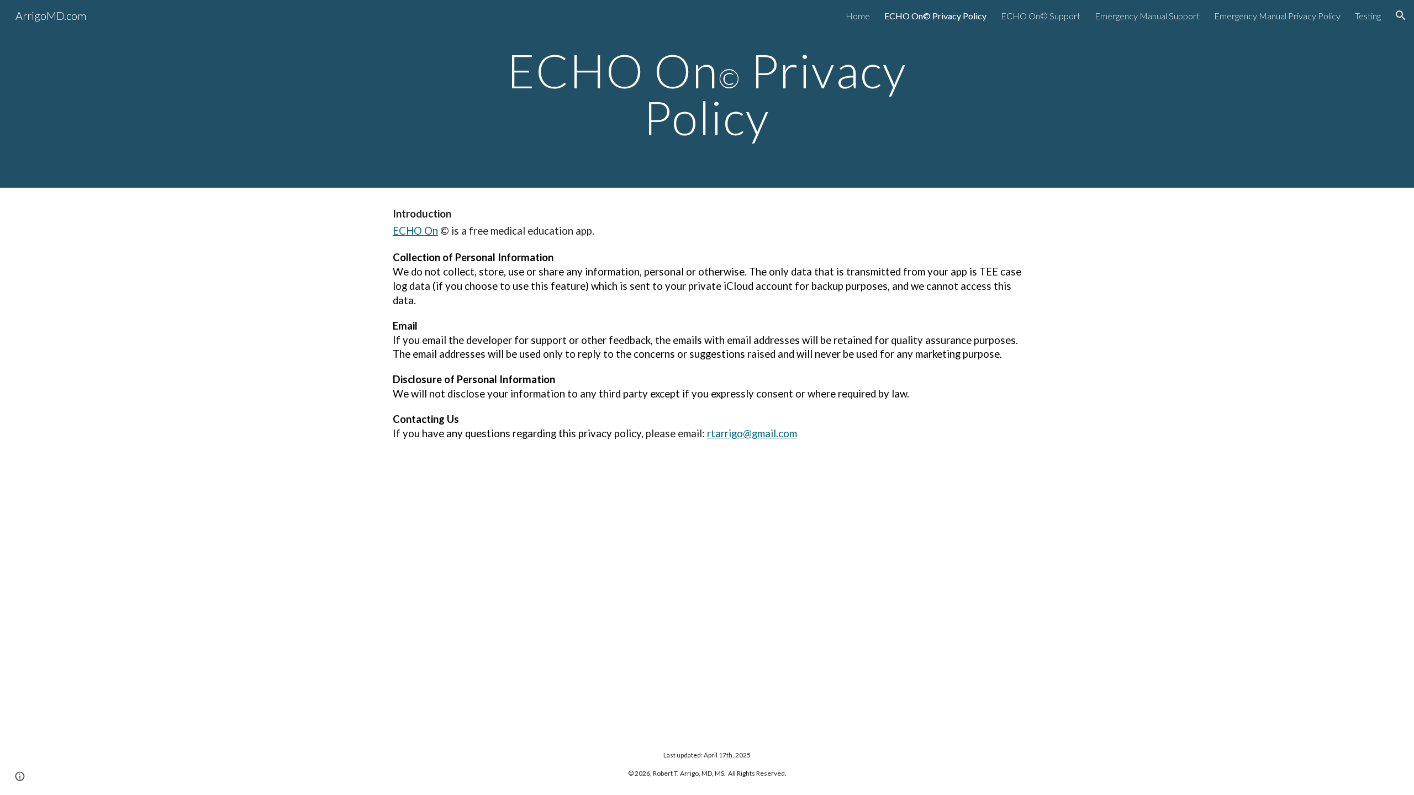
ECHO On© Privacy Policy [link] (935, 15)
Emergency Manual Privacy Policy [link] (1277, 15)
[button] (1400, 15)
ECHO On (415, 231)
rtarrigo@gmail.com (752, 433)
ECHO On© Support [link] (1040, 15)
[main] (707, 94)
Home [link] (858, 15)
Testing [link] (1368, 15)
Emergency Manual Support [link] (1147, 15)
